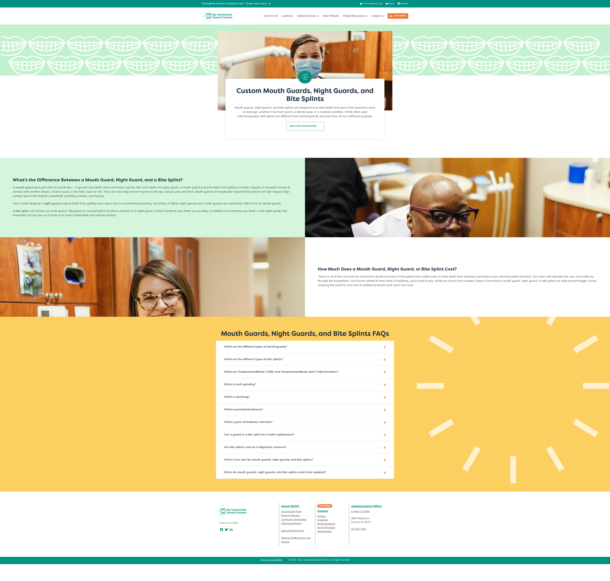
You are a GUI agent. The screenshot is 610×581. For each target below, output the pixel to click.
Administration (324, 531)
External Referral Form (292, 531)
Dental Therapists (326, 528)
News (391, 4)
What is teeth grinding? (240, 384)
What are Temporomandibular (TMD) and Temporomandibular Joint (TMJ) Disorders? (281, 372)
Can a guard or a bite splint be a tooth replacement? (259, 434)
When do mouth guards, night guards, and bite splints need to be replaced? (275, 472)
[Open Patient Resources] (366, 16)
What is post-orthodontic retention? (248, 422)
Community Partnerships (293, 520)
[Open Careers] (383, 16)
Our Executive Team (291, 512)
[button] (305, 347)
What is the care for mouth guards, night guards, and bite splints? (268, 459)
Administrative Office (366, 506)
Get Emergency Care (373, 4)
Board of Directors (290, 516)
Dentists (321, 516)
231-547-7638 (358, 529)
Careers (322, 511)
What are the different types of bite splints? (253, 359)
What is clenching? (236, 397)
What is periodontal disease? (243, 409)
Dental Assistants (326, 524)
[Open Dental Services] (317, 16)
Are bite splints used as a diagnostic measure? (255, 447)
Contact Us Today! (360, 511)
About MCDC (290, 506)
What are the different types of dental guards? (255, 346)
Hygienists (322, 520)
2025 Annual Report (291, 524)
